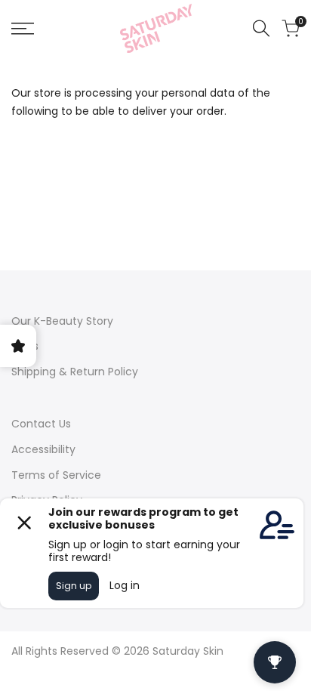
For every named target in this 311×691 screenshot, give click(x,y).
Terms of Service (56, 475)
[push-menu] (22, 29)
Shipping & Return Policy (74, 371)
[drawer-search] (261, 28)
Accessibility (43, 449)
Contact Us (41, 423)
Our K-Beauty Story (62, 321)
